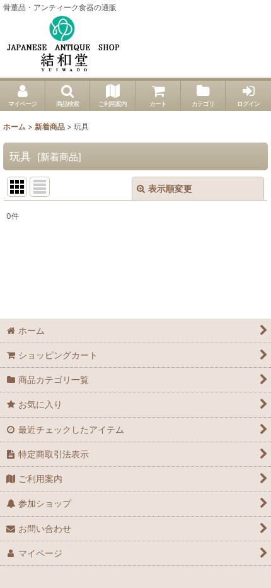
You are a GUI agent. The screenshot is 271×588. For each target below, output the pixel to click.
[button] (68, 96)
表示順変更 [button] (170, 188)
